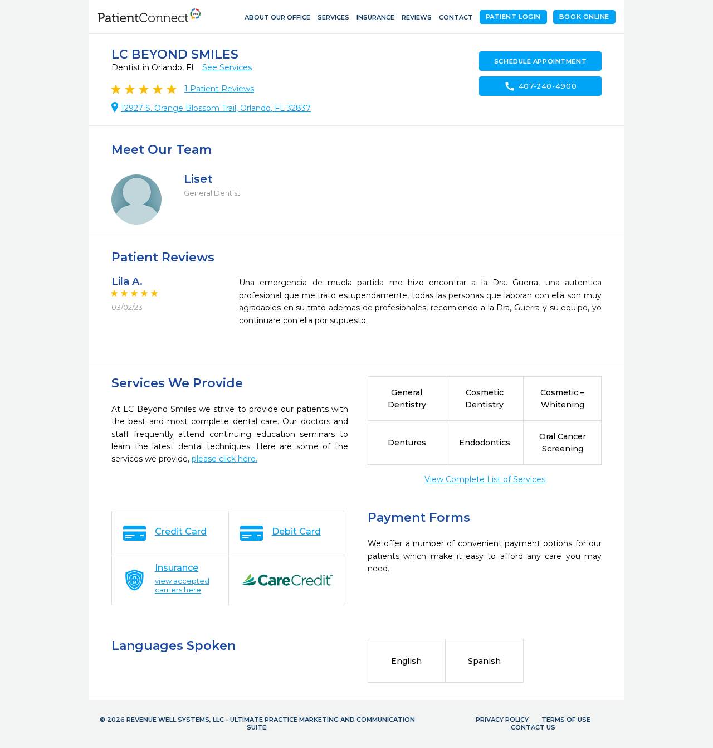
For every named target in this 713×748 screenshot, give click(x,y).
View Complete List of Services (484, 479)
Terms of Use (565, 719)
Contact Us (533, 727)
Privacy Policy (502, 719)
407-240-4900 (540, 86)
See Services (227, 67)
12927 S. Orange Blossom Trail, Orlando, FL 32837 (216, 108)
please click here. (224, 459)
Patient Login (513, 17)
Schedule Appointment (540, 61)
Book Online (584, 17)
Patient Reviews (219, 89)
